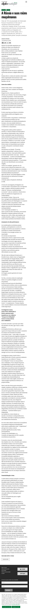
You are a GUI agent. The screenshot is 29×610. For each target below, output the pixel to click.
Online (8, 10)
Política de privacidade (5, 571)
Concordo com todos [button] (6, 606)
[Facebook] (3, 43)
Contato (3, 573)
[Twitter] (5, 43)
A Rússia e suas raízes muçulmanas (14, 14)
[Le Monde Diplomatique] (9, 3)
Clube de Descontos (5, 568)
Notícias (3, 10)
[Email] (10, 43)
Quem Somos (4, 567)
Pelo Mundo (3, 570)
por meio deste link (16, 604)
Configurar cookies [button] (15, 606)
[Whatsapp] (7, 43)
